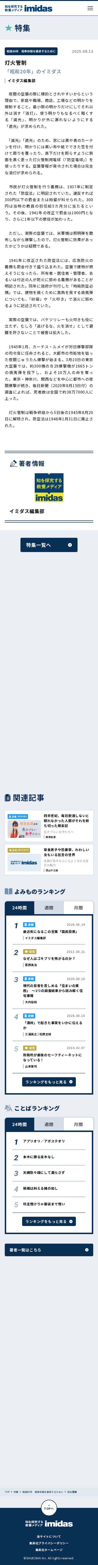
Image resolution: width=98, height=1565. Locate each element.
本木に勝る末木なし (38, 1156)
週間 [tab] (49, 907)
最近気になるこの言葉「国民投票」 (51, 931)
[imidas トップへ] (28, 8)
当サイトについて (49, 1536)
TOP (7, 1492)
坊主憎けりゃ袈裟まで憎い (44, 1203)
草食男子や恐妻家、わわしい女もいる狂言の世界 (66, 852)
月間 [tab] (78, 907)
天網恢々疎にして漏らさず (44, 1172)
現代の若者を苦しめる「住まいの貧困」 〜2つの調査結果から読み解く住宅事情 (53, 990)
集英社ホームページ (49, 1550)
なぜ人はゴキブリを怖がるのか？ (49, 958)
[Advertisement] (49, 620)
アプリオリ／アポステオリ (44, 1141)
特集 (16, 1492)
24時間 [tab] (19, 907)
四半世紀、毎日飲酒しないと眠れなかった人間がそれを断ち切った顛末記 (66, 820)
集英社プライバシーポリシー (49, 1543)
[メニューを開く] (90, 8)
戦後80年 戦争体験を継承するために (31, 51)
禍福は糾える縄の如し (40, 1188)
